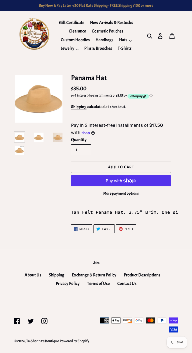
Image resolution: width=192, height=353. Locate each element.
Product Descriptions (142, 275)
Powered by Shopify (74, 341)
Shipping (78, 106)
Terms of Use (98, 283)
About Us (32, 275)
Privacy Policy (68, 283)
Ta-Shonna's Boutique (42, 341)
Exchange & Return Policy (94, 275)
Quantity (78, 140)
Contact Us (126, 283)
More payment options (121, 193)
